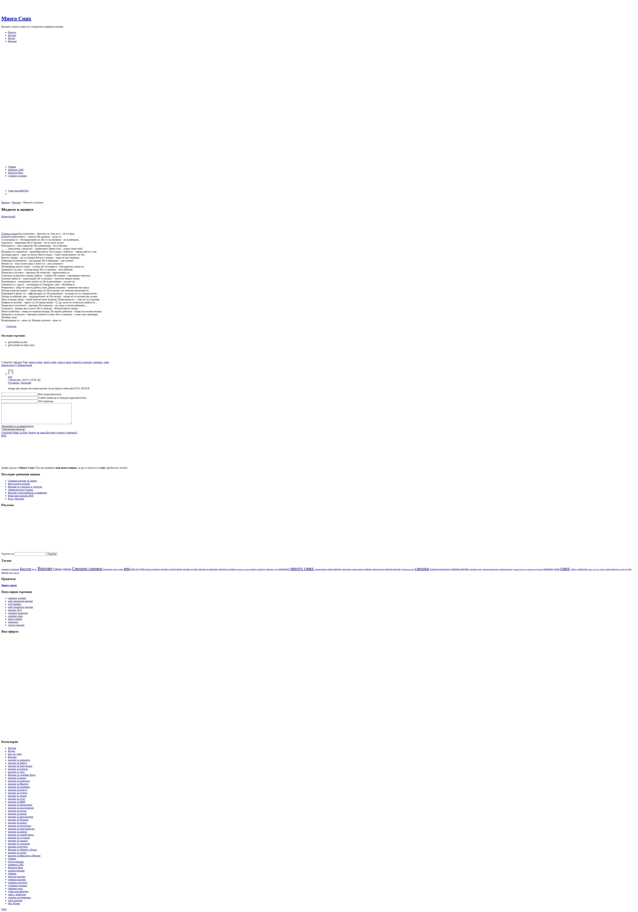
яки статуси (14, 573)
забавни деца (272, 569)
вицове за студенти (19, 837)
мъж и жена (64, 362)
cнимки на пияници (10, 569)
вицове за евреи (17, 778)
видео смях (118, 569)
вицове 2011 (15, 610)
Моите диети (9, 585)
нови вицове (334, 569)
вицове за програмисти (21, 828)
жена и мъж (35, 362)
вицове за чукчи (17, 852)
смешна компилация (440, 569)
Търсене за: (7, 553)
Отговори (13, 382)
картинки (284, 569)
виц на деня (138, 569)
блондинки (107, 569)
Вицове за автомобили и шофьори (27, 492)
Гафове (12, 166)
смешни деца (475, 569)
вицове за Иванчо (152, 569)
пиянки (368, 569)
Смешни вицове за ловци (22, 480)
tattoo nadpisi (15, 619)
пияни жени (346, 569)
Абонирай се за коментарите (17, 426)
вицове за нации (17, 813)
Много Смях (16, 18)
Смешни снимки (17, 175)
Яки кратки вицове (19, 483)
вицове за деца (190, 569)
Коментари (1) (9, 365)
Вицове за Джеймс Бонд (22, 775)
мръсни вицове (321, 569)
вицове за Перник (18, 819)
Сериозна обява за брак (14, 432)
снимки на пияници (19, 897)
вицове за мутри (17, 810)
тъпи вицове (15, 900)
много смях (50, 362)
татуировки (14, 604)
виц (127, 568)
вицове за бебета (17, 763)
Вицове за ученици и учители (25, 486)
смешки (422, 568)
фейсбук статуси (619, 569)
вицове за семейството (21, 834)
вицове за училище (19, 843)
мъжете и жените (82, 362)
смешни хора (551, 569)
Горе (3, 909)
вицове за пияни (227, 569)
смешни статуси (519, 569)
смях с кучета (593, 569)
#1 (39, 379)
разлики (97, 362)
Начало (12, 32)
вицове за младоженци (21, 807)
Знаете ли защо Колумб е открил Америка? (52, 432)
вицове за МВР (16, 801)
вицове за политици (19, 825)
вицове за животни (208, 569)
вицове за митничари (20, 804)
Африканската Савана (20, 489)
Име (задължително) (49, 394)
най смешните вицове (20, 601)
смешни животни (490, 569)
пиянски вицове (392, 569)
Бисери (12, 35)
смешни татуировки (534, 569)
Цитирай (26, 382)
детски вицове (16, 625)
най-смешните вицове (20, 607)
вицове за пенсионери (20, 816)
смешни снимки (17, 598)
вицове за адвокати (19, 760)
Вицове (12, 41)
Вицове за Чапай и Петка (22, 849)
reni (10, 376)
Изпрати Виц (15, 172)
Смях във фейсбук (18, 190)
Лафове (67, 569)
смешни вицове (460, 569)
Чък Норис (14, 903)
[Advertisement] (61, 199)
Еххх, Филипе (16, 498)
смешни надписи (505, 569)
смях (106, 362)
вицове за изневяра (19, 786)
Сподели (11, 326)
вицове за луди (16, 798)
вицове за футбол (18, 846)
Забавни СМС (16, 169)
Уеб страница (45, 401)
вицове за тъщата (243, 569)
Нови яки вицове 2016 (21, 495)
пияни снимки (358, 569)
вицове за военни (18, 769)
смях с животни (578, 569)
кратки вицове (16, 870)
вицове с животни (257, 569)
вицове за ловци (17, 795)
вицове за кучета (17, 792)
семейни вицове (407, 569)
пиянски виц (378, 569)
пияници (13, 622)
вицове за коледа (17, 789)
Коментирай (8, 216)
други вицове (15, 861)
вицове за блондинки (171, 569)
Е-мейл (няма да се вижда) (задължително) (62, 397)
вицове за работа (17, 831)
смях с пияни (605, 569)
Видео (11, 38)
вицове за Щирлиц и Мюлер (24, 855)
